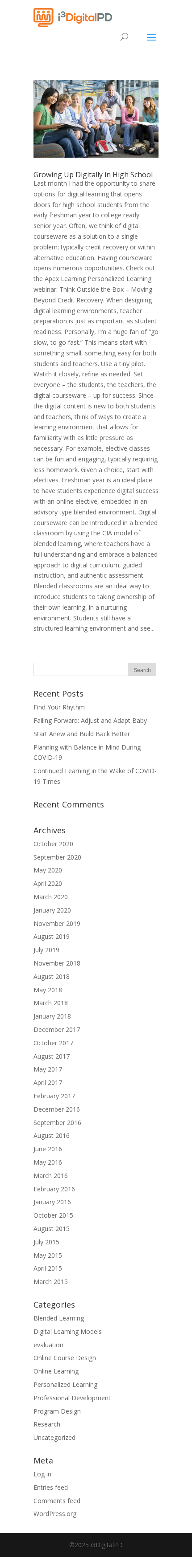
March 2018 (50, 1003)
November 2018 (56, 963)
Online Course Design (64, 1357)
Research (46, 1424)
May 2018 (47, 990)
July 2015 (46, 1242)
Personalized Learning (65, 1384)
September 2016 (57, 1122)
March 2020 (50, 897)
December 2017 (56, 1029)
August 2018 (51, 976)
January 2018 (52, 1016)
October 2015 (53, 1215)
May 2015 (47, 1255)
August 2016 (51, 1135)
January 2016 (52, 1202)
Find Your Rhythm (59, 707)
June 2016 (47, 1149)
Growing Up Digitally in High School (93, 174)
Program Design (57, 1411)
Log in (42, 1474)
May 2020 (47, 870)
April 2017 (47, 1082)
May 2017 (47, 1069)
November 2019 (56, 923)
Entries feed (50, 1487)
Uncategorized (54, 1437)
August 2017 (51, 1056)
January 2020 (52, 910)
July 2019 (46, 950)
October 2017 (53, 1043)
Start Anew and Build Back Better (81, 734)
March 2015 (50, 1281)
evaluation (48, 1345)
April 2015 (47, 1268)
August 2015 (51, 1228)
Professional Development (72, 1398)
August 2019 (51, 936)
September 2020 (57, 857)
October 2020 (53, 844)
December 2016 (56, 1109)
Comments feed (56, 1500)
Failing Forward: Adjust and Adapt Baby (90, 720)
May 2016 (47, 1162)
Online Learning (56, 1371)
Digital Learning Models (67, 1331)
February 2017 (54, 1096)
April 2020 (47, 883)
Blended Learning (58, 1318)
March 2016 (50, 1175)
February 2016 (54, 1189)
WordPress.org (54, 1513)
